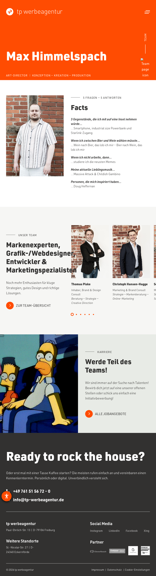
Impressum (97, 569)
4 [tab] (85, 314)
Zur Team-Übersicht (33, 305)
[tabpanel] (90, 265)
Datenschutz (114, 569)
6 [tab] (93, 314)
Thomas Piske (80, 284)
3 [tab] (80, 314)
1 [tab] (72, 314)
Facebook (132, 530)
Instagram (96, 530)
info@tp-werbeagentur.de (38, 499)
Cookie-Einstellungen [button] (137, 569)
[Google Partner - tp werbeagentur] (133, 550)
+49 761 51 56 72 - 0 (30, 491)
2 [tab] (76, 314)
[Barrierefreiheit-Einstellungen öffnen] (7, 496)
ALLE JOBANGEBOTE (110, 414)
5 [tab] (89, 314)
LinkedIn (114, 530)
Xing (146, 530)
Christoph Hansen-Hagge (130, 284)
